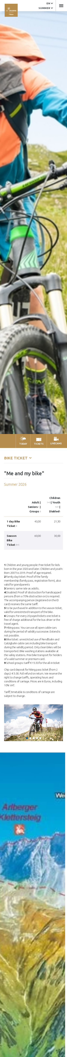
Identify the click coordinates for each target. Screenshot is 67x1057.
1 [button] (27, 738)
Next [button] (59, 723)
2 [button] (30, 738)
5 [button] (40, 738)
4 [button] (37, 738)
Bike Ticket (16, 458)
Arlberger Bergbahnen (11, 10)
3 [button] (34, 738)
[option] (33, 722)
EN (48, 3)
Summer (44, 8)
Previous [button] (8, 723)
